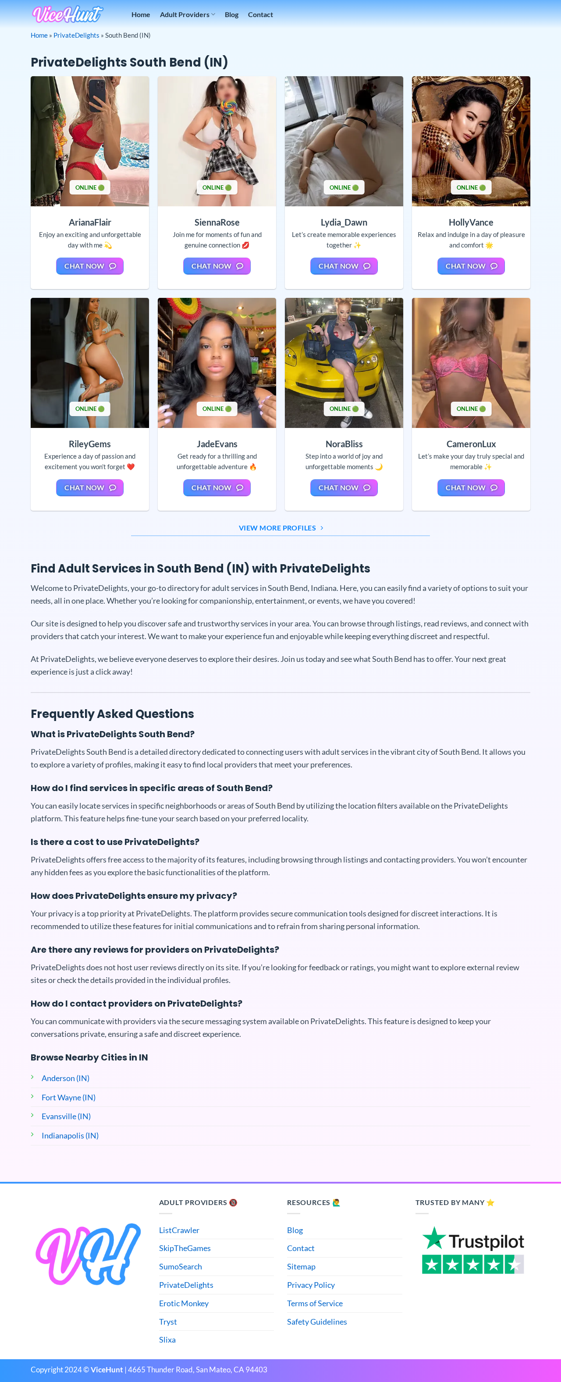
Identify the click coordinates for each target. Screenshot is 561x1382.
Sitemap (301, 1266)
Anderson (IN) (65, 1078)
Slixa (167, 1339)
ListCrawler (179, 1230)
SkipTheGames (185, 1248)
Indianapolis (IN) (70, 1135)
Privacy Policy (311, 1285)
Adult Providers (184, 14)
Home (140, 14)
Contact (260, 14)
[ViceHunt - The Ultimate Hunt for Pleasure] (68, 14)
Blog (231, 14)
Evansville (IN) (66, 1116)
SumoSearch (180, 1266)
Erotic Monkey (184, 1303)
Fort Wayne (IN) (69, 1097)
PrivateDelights (76, 35)
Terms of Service (315, 1303)
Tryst (168, 1321)
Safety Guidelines (317, 1321)
